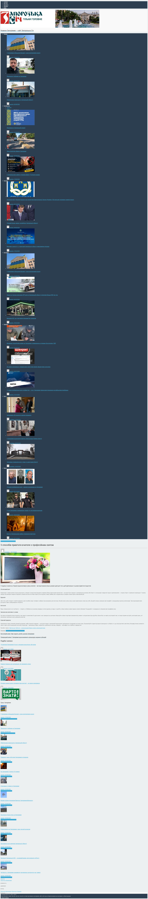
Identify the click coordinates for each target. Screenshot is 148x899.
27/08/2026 (17, 57)
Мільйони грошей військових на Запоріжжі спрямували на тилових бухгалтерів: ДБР (31, 343)
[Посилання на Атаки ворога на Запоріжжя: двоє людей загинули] (4, 826)
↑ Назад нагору (5, 897)
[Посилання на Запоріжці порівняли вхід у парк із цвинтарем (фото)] (21, 459)
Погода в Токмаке (16, 891)
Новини (8, 541)
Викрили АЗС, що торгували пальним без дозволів (21, 318)
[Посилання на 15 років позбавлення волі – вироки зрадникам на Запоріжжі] (21, 484)
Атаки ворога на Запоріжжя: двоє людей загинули (15, 829)
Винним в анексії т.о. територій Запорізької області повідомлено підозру (28, 246)
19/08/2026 (17, 132)
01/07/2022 (10, 668)
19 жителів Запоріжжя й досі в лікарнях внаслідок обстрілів (18, 645)
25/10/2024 (17, 538)
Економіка (5, 719)
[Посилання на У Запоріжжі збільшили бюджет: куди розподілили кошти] (21, 50)
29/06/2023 (17, 227)
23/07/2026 (17, 371)
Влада (4, 733)
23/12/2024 (17, 204)
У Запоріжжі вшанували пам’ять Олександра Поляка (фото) (24, 439)
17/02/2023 (17, 251)
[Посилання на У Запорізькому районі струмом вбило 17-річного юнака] (21, 171)
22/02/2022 (18, 443)
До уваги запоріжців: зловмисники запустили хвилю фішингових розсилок (28, 367)
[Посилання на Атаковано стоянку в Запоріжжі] (4, 783)
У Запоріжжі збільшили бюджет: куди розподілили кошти (23, 53)
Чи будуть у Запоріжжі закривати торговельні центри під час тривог (21, 872)
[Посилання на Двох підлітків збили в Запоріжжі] (21, 148)
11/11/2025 (10, 649)
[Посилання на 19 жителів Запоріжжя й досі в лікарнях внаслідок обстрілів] (11, 661)
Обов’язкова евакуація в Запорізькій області (20, 100)
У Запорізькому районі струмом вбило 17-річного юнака (23, 175)
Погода (3, 879)
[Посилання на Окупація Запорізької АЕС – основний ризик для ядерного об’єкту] (4, 855)
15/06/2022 (10, 688)
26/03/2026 (17, 299)
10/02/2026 (17, 323)
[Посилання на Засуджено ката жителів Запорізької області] (4, 840)
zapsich (11, 57)
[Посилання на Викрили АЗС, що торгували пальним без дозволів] (21, 315)
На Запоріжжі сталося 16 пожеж (10, 772)
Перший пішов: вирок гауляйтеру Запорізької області (22, 223)
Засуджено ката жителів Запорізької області (14, 844)
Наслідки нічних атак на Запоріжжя (11, 815)
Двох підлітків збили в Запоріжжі (16, 151)
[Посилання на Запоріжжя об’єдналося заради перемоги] (21, 412)
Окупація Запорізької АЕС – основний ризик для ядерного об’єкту (20, 858)
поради (19, 630)
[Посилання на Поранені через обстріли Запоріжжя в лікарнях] (4, 754)
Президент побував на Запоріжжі (16, 76)
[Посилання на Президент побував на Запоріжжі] (21, 73)
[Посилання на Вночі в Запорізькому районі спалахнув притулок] (21, 530)
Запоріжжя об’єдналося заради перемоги (19, 415)
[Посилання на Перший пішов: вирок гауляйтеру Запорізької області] (21, 220)
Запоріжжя (3, 541)
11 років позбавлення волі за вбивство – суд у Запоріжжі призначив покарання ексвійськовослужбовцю (37, 390)
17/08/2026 (17, 179)
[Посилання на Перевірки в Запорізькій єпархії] (21, 124)
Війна (2, 719)
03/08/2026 (17, 348)
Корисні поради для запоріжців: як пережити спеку (16, 664)
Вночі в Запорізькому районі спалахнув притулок (21, 534)
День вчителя (9, 630)
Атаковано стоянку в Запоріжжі (10, 786)
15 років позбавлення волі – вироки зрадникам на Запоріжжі (25, 487)
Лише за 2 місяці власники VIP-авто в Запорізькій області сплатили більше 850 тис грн (32, 295)
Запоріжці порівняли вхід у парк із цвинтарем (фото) (22, 462)
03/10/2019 (14, 552)
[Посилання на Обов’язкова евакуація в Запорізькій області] (21, 96)
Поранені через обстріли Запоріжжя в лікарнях (14, 757)
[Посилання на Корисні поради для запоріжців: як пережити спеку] (11, 680)
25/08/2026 (8, 789)
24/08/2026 (8, 847)
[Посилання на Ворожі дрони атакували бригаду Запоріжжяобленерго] (4, 797)
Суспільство (13, 541)
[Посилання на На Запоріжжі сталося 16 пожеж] (4, 768)
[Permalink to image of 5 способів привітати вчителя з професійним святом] (25, 582)
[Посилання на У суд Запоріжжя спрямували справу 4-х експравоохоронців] (21, 507)
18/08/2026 (17, 156)
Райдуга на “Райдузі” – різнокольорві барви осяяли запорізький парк (27, 628)
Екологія (5, 819)
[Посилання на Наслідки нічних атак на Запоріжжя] (4, 811)
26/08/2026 (17, 81)
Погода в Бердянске (6, 891)
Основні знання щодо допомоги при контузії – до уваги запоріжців (20, 683)
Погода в (6, 880)
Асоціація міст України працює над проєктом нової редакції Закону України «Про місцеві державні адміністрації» (40, 200)
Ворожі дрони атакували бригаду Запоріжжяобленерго (17, 800)
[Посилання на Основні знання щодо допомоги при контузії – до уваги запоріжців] (11, 699)
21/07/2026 (17, 394)
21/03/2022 (18, 419)
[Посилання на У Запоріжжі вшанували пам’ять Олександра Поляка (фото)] (21, 435)
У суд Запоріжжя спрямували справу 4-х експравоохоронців (24, 510)
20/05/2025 (17, 515)
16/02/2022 (18, 466)
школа (23, 630)
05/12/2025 (17, 491)
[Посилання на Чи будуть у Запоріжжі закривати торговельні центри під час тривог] (4, 869)
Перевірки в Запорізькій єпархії (16, 128)
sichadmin (12, 419)
